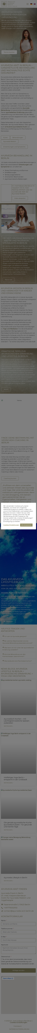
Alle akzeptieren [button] (26, 525)
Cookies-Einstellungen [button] (11, 525)
